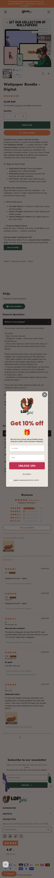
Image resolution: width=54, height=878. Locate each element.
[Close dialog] (44, 394)
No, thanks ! (27, 474)
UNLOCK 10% (27, 465)
